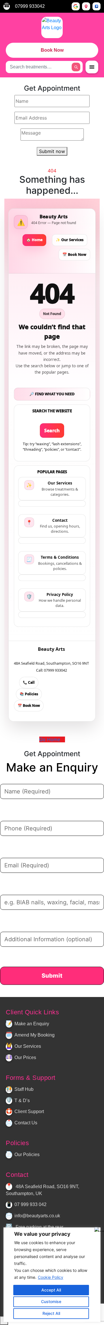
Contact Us (25, 1122)
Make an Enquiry (31, 1023)
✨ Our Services (69, 239)
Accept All (51, 1289)
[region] (52, 1275)
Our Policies (27, 1154)
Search (52, 430)
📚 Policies (29, 694)
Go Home (50, 739)
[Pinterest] (59, 993)
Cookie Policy (50, 1277)
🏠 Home (34, 239)
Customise (51, 1301)
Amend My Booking (34, 1035)
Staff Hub (24, 1089)
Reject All (51, 1313)
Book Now (52, 50)
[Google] (76, 6)
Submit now (52, 151)
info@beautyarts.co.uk (37, 1215)
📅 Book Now (74, 254)
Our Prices (25, 1057)
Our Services (27, 1046)
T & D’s (22, 1100)
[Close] (97, 1229)
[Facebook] (50, 993)
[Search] (76, 67)
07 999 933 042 (30, 1204)
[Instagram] (55, 993)
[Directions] (86, 6)
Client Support (29, 1111)
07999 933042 (30, 6)
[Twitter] (45, 993)
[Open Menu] (92, 67)
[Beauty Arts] (52, 27)
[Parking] (96, 6)
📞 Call (29, 682)
